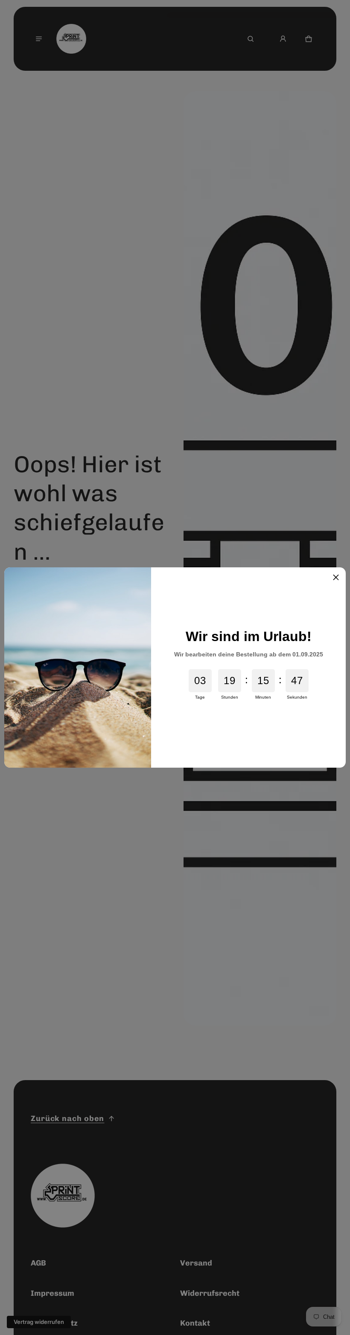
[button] (335, 577)
